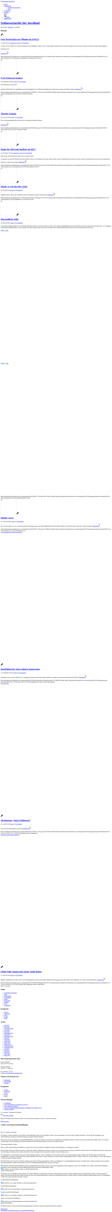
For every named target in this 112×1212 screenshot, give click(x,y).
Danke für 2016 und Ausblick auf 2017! (18, 149)
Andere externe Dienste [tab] (7, 1170)
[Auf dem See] (10, 514)
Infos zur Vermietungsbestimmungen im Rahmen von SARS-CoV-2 (23, 1108)
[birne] (10, 110)
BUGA (6, 1012)
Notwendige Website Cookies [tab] (9, 1144)
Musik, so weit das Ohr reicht (14, 186)
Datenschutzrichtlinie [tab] (6, 1203)
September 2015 (8, 1047)
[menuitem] (57, 4)
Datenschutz (7, 996)
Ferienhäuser (7, 997)
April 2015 (7, 1054)
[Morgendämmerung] (10, 215)
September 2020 (8, 1028)
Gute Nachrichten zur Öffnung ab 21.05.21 (20, 39)
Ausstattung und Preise (10, 993)
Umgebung (7, 1005)
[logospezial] (8, 1)
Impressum (7, 1000)
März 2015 (7, 1055)
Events (12, 117)
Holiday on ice (7, 518)
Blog (5, 994)
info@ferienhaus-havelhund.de (13, 1073)
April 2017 (7, 1035)
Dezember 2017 (8, 1033)
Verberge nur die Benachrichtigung (24, 1210)
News (18, 43)
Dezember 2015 (8, 1046)
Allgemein (13, 43)
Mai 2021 (7, 1027)
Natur (12, 223)
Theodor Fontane (8, 114)
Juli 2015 (6, 1049)
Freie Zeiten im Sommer (12, 78)
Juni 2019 (7, 1031)
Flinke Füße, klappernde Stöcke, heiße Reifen (21, 971)
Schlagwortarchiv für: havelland (20, 22)
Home (6, 999)
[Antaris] (10, 183)
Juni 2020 (7, 1030)
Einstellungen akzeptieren (8, 1210)
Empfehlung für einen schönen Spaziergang (20, 669)
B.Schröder (25, 43)
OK (8, 1121)
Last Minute (7, 1103)
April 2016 (7, 1041)
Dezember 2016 (8, 1036)
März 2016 (7, 1042)
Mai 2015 (7, 1052)
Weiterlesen (4, 53)
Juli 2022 (6, 1025)
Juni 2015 (7, 1050)
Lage (5, 1004)
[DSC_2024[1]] (10, 74)
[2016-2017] (10, 145)
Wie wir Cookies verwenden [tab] (8, 1132)
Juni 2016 (7, 1039)
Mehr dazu (4, 1121)
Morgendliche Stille (9, 219)
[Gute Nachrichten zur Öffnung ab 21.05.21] (2, 35)
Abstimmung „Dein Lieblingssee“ (16, 820)
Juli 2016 (6, 1038)
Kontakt (6, 1002)
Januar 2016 (7, 1044)
